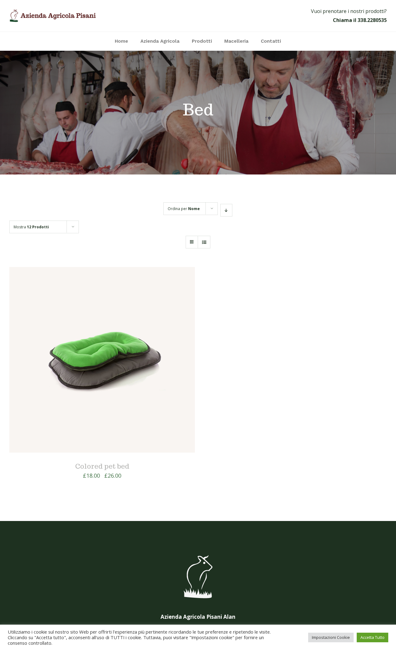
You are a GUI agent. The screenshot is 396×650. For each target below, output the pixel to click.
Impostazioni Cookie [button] (331, 637)
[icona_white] (198, 555)
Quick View (102, 361)
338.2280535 (372, 20)
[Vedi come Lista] (204, 242)
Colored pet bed (102, 466)
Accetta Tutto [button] (372, 637)
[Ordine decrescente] (226, 210)
